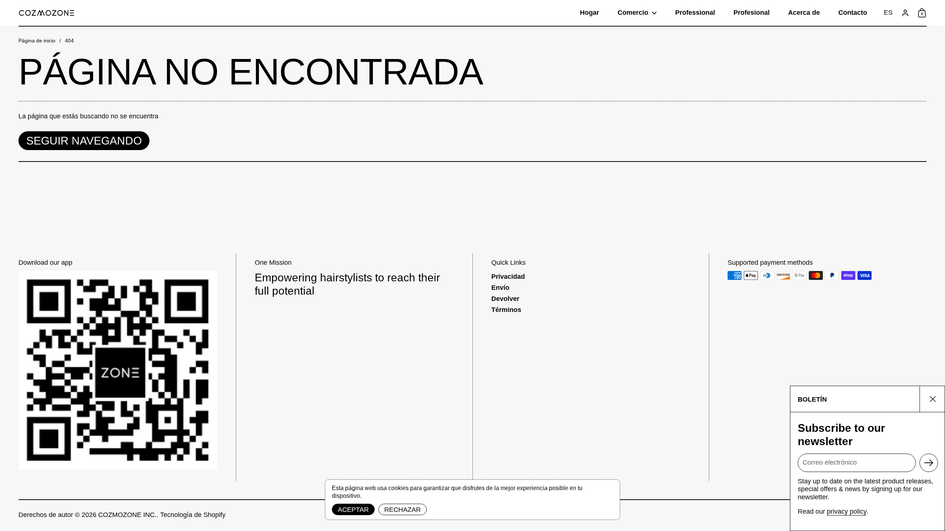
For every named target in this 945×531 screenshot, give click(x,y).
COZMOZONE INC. (127, 514)
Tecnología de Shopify (193, 514)
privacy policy (846, 511)
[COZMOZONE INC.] (46, 13)
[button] (888, 13)
